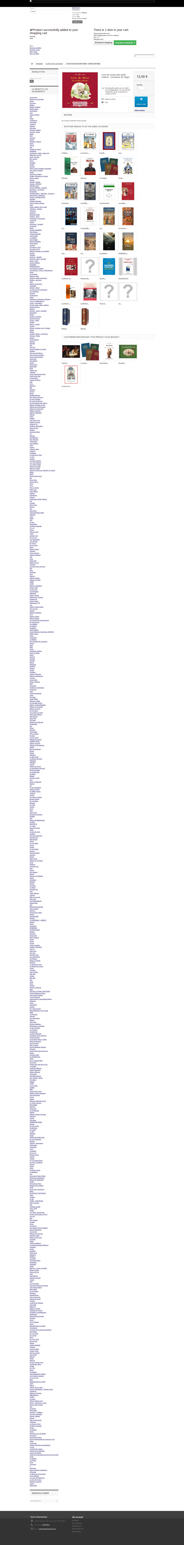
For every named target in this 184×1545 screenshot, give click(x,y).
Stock (31, 862)
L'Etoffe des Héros (35, 1364)
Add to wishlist (140, 110)
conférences (33, 120)
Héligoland (33, 593)
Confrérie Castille (35, 1207)
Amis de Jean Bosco (36, 353)
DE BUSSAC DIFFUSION (38, 1193)
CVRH (32, 584)
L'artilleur (32, 834)
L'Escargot (33, 1062)
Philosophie (33, 1410)
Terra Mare (33, 686)
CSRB (32, 1084)
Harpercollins (34, 903)
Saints (32, 297)
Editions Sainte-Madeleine (38, 705)
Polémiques (33, 495)
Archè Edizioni (34, 340)
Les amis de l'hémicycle (37, 1478)
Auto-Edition (33, 361)
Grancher (32, 934)
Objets (32, 134)
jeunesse (32, 138)
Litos (31, 891)
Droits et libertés (35, 682)
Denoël (32, 753)
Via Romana (33, 1014)
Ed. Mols (32, 805)
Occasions (33, 226)
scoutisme (33, 220)
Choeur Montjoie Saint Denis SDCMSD (42, 632)
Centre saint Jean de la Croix (39, 1064)
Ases (31, 574)
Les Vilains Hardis (35, 464)
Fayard (32, 847)
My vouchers (76, 1531)
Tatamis (32, 668)
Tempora (32, 1347)
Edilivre (32, 1385)
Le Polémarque (34, 1110)
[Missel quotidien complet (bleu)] (71, 316)
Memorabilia (33, 1105)
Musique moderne (35, 130)
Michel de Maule (35, 770)
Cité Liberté (33, 1355)
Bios (31, 1218)
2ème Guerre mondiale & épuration (40, 168)
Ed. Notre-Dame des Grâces (38, 403)
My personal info (77, 1529)
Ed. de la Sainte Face (36, 1362)
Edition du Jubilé (35, 701)
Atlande (32, 985)
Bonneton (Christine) (36, 814)
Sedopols (32, 514)
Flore (31, 1274)
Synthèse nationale (36, 526)
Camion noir (33, 370)
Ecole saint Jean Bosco (37, 1189)
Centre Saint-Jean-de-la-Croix (39, 1051)
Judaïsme (33, 211)
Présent (32, 497)
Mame (32, 655)
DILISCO (32, 962)
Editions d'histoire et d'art (37, 405)
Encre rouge (33, 1341)
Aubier (32, 1166)
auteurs (32, 338)
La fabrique (33, 639)
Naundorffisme (34, 1295)
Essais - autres (34, 320)
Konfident (33, 672)
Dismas (32, 391)
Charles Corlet (34, 1351)
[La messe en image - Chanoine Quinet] (71, 374)
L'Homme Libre (34, 449)
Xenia (31, 636)
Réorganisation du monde (37, 1326)
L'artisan (32, 895)
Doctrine (32, 293)
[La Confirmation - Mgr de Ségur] (109, 216)
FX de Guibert (34, 849)
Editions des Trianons (36, 597)
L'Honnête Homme (35, 1076)
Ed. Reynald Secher (36, 703)
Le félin (32, 1132)
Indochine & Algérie (36, 174)
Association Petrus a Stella (38, 1039)
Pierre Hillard (34, 491)
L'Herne (32, 1159)
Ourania (32, 1007)
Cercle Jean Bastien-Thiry (38, 374)
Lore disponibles (35, 539)
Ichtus (32, 1324)
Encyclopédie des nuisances (38, 641)
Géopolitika (33, 1262)
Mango (32, 663)
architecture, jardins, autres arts (39, 153)
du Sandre (33, 1130)
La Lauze (32, 1399)
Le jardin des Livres (36, 964)
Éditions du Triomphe (36, 707)
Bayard (32, 874)
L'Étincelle (33, 1472)
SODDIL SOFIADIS (36, 947)
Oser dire (32, 953)
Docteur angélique (35, 1024)
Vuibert (32, 976)
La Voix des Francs (36, 1480)
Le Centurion (33, 1030)
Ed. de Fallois (34, 843)
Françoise (33, 1468)
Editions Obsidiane (35, 613)
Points (32, 649)
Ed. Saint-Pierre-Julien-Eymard (39, 620)
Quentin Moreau (35, 1037)
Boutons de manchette (37, 99)
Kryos (31, 809)
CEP (31, 1282)
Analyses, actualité (36, 257)
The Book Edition (35, 1260)
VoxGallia (33, 1239)
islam (31, 205)
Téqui (31, 695)
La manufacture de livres (37, 768)
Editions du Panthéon (36, 876)
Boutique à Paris (35, 50)
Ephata (32, 914)
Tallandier (33, 762)
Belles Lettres (34, 634)
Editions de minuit (35, 766)
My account (77, 1517)
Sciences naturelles (36, 1414)
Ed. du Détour (34, 801)
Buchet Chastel (34, 799)
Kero (31, 868)
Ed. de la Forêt (34, 1339)
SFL (31, 345)
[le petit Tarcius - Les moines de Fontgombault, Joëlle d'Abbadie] (109, 140)
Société (32, 326)
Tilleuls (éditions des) (36, 1401)
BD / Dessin (33, 159)
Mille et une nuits (35, 897)
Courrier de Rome (35, 380)
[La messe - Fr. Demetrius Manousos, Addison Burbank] (90, 140)
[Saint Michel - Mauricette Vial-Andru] (109, 351)
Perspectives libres (36, 1437)
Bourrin (32, 751)
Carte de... (65, 363)
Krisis (31, 559)
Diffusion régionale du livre (38, 1101)
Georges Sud (34, 536)
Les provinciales (35, 1018)
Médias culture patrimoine (38, 1093)
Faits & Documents (36, 1420)
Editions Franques (35, 411)
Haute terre (33, 561)
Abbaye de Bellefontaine (37, 820)
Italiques (32, 436)
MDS (31, 647)
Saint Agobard (34, 630)
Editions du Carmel (35, 739)
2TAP (31, 1383)
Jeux (31, 113)
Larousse (32, 855)
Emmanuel (33, 689)
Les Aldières (33, 624)
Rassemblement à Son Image (39, 1010)
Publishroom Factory (36, 1310)
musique (32, 245)
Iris (31, 434)
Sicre (31, 516)
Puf (31, 501)
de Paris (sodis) (34, 778)
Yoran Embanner (35, 997)
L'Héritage (33, 1422)
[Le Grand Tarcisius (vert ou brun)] (109, 166)
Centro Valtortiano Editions (38, 1047)
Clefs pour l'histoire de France (39, 1285)
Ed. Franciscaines (35, 1009)
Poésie (32, 315)
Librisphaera (33, 1328)
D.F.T (31, 614)
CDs (31, 116)
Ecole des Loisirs (35, 1170)
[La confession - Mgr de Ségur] (90, 241)
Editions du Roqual (35, 1393)
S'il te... (121, 178)
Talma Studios (34, 909)
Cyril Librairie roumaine (37, 1376)
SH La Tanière (34, 734)
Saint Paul (33, 718)
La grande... (104, 253)
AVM (31, 684)
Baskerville (33, 366)
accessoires (33, 97)
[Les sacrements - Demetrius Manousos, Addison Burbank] (128, 140)
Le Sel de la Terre (35, 1424)
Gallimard (33, 755)
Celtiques (32, 372)
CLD (31, 780)
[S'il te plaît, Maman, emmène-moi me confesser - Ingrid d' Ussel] (128, 166)
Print (106, 102)
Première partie (34, 1055)
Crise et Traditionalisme (37, 301)
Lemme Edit (33, 680)
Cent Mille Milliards (35, 901)
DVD (31, 136)
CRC (31, 382)
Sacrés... (103, 278)
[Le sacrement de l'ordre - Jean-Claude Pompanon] (71, 216)
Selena (32, 643)
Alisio (31, 984)
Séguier (32, 1124)
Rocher (32, 857)
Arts (31, 147)
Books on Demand (35, 782)
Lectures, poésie (35, 132)
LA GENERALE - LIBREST (38, 920)
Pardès (32, 1182)
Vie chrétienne (34, 291)
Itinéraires (33, 572)
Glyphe (32, 670)
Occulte (32, 253)
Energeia (32, 551)
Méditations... (123, 253)
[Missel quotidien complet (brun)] (90, 316)
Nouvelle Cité (34, 889)
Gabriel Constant (35, 422)
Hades (32, 830)
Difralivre (32, 389)
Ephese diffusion (35, 1072)
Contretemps (34, 1032)
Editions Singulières (36, 586)
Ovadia (32, 1366)
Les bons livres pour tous (37, 566)
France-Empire (34, 1043)
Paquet (32, 884)
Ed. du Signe (34, 545)
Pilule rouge (33, 1253)
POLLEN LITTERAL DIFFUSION (40, 991)
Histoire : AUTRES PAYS (37, 197)
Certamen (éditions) (36, 1068)
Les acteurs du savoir (36, 712)
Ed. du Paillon (34, 1291)
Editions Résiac (34, 618)
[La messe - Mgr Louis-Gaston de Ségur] (71, 291)
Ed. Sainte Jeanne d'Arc (37, 1212)
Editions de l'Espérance (37, 745)
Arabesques (33, 1314)
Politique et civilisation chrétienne (40, 299)
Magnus (32, 784)
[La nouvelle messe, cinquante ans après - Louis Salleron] (90, 216)
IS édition (33, 887)
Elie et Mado (33, 1220)
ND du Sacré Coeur (36, 476)
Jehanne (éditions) (35, 1243)
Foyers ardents (34, 1349)
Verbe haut (33, 1109)
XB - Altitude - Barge (36, 1078)
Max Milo (32, 974)
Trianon (32, 1280)
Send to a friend (110, 99)
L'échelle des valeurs (36, 1449)
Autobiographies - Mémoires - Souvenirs (42, 193)
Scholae (32, 1197)
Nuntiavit (32, 730)
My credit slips (77, 1523)
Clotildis (32, 1087)
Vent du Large (34, 532)
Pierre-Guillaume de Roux (37, 993)
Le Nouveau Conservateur (38, 1474)
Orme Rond (33, 480)
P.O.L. (32, 486)
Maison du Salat (35, 468)
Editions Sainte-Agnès (36, 607)
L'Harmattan (33, 441)
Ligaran (32, 795)
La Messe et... (67, 278)
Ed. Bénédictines (35, 1057)
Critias (32, 1266)
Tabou (31, 1441)
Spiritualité (39, 64)
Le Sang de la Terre (36, 455)
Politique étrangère (35, 201)
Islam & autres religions (37, 203)
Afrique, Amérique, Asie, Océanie (40, 328)
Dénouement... (124, 278)
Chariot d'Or (33, 936)
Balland (32, 776)
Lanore (32, 968)
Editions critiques (35, 1308)
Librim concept (34, 595)
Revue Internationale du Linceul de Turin (42, 1439)
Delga (31, 1370)
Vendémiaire (33, 1128)
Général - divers (35, 216)
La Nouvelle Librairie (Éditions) (39, 1245)
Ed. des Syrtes (34, 1126)
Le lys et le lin (34, 1378)
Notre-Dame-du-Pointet (37, 1316)
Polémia (32, 493)
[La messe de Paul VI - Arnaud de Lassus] (109, 191)
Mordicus (32, 864)
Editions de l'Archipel (36, 861)
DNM (31, 1089)
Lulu (31, 1174)
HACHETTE (33, 824)
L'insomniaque (34, 591)
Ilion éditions (33, 872)
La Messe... (85, 303)
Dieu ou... (84, 178)
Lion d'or (32, 1216)
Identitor (32, 430)
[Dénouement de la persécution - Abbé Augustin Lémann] (128, 266)
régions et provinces (36, 284)
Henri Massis (34, 232)
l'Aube (31, 1135)
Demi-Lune (33, 951)
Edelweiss (33, 1255)
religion (32, 140)
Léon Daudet (33, 240)
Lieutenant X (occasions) (37, 218)
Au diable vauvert (35, 791)
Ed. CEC (32, 1368)
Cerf (31, 818)
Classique (33, 128)
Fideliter (32, 418)
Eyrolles (32, 822)
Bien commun (34, 1045)
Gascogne (33, 1120)
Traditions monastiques (37, 687)
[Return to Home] (32, 63)
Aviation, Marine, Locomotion (39, 334)
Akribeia (32, 351)
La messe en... (66, 386)
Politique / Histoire (35, 141)
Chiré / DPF (33, 1209)
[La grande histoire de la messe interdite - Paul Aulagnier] (109, 241)
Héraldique (33, 151)
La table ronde (34, 757)
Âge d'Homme (34, 439)
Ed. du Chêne (34, 1333)
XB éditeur (33, 1080)
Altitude (32, 1082)
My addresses (76, 1526)
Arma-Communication (36, 357)
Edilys (32, 1191)
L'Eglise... (65, 153)
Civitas (32, 1097)
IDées (31, 547)
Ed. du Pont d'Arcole (36, 401)
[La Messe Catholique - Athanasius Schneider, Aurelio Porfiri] (90, 291)
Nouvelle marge (34, 1235)
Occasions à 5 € (35, 249)
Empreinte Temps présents (38, 1035)
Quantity (139, 85)
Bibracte (32, 1360)
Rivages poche (34, 1155)
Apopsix (32, 611)
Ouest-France (34, 482)
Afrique (32, 332)
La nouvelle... (85, 228)
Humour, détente (35, 1416)
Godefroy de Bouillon (36, 426)
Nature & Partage (35, 960)
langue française (35, 318)
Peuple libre (33, 724)
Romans (32, 309)
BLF (31, 568)
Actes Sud (33, 1153)
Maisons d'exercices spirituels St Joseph (42, 470)
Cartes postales (34, 115)
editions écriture (35, 578)
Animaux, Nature (35, 336)
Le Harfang (33, 1458)
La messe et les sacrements (54, 64)
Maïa (31, 1380)
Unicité (32, 1118)
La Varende (33, 238)
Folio (31, 811)
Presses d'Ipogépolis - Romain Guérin (41, 1389)
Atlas (31, 570)
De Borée (32, 774)
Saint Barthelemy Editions (38, 1374)
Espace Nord (34, 588)
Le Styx (32, 457)
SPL (31, 520)
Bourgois (32, 803)
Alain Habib (33, 1289)
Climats (32, 1157)
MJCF (31, 474)
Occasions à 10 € (35, 247)
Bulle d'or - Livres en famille (38, 1268)
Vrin (31, 605)
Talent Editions (34, 893)
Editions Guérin (34, 616)
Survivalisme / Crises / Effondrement (41, 270)
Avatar (32, 363)
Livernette (33, 1258)
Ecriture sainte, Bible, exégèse (39, 305)
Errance (32, 1164)
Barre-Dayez (33, 365)
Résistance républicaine (37, 1178)
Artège (32, 841)
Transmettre (33, 732)
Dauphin (32, 1141)
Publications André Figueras (38, 499)
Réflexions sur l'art (35, 155)
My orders (75, 1520)
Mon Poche (33, 812)
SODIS (32, 747)
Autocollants (33, 111)
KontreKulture (34, 438)
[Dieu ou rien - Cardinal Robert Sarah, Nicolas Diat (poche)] (90, 166)
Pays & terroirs (34, 488)
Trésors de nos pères (36, 1387)
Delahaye (32, 1257)
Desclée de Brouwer (36, 836)
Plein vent (33, 899)
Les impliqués (34, 443)
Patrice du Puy (34, 1272)
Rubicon (32, 576)
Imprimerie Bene (35, 432)
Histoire (32, 180)
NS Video (33, 697)
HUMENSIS (33, 928)
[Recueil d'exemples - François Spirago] (71, 166)
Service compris (35, 1353)
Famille (32, 165)
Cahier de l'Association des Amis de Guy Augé (44, 1455)
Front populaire (34, 1476)
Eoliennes (33, 1001)
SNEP (32, 518)
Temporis (32, 793)
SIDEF (32, 582)
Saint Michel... (104, 363)
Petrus (32, 728)
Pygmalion (33, 1151)
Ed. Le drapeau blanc (36, 1060)
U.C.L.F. (32, 528)
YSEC (32, 534)
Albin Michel (33, 839)
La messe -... (85, 153)
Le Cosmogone (34, 1283)
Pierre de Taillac (35, 653)
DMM (31, 1012)
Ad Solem (33, 886)
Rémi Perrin (33, 505)
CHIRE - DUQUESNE (36, 1201)
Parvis (32, 1320)
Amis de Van (34, 609)
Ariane (32, 939)
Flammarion (33, 1145)
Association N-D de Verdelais (39, 1228)
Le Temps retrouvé (35, 1103)
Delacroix (32, 386)
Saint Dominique (35, 1095)
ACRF (31, 1187)
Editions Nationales (36, 413)
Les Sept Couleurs (35, 461)
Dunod (32, 878)
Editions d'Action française (38, 1114)
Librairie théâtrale (35, 1345)
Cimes (32, 1224)
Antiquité (32, 199)
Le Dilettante (33, 1172)
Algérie (32, 330)
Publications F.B (35, 603)
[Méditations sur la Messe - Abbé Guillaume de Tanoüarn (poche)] (128, 241)
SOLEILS (33, 1116)
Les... (120, 153)
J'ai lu (31, 1149)
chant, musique (34, 157)
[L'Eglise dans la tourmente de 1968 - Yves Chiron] (71, 140)
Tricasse (32, 1301)
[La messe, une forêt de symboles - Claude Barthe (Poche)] (128, 216)
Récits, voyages (35, 324)
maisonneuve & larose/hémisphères (41, 999)
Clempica (32, 564)
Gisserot (32, 678)
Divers (32, 118)
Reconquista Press (35, 1184)
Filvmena (32, 1049)
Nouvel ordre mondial (36, 1405)
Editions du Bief (35, 789)
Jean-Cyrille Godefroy (36, 995)
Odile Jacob (33, 859)
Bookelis (32, 882)
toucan (32, 845)
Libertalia (32, 1134)
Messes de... (85, 278)
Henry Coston (34, 428)
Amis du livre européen (37, 355)
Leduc (31, 982)
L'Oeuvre (32, 451)
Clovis (32, 1003)
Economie (33, 1408)
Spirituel (32, 126)
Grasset (32, 851)
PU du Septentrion (35, 787)
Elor (31, 1205)
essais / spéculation (36, 303)
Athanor (32, 922)
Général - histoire (35, 182)
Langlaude (33, 453)
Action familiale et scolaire (38, 349)
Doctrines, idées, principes (38, 259)
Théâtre (32, 322)
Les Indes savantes (36, 797)
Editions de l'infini (35, 580)
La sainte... (84, 203)
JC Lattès (33, 826)
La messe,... (123, 228)
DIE (31, 388)
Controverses (34, 295)
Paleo (31, 1195)
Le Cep (32, 1447)
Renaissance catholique (37, 1026)
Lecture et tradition (35, 1453)
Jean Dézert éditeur (36, 1287)
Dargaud (32, 659)
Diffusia (32, 1020)
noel (31, 1407)
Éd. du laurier (34, 711)
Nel (31, 478)
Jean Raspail (34, 236)
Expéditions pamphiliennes (38, 1312)
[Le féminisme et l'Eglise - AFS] (128, 291)
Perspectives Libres (36, 912)
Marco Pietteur (34, 937)
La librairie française (36, 759)
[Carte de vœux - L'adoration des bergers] (71, 351)
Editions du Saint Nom (37, 409)
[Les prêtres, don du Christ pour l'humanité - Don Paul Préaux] (71, 241)
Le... (63, 228)
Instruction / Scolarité (36, 224)
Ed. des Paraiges (35, 399)
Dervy (31, 1337)
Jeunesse (33, 124)
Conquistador (34, 378)
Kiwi (31, 980)
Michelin (32, 661)
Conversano (33, 1232)
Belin (31, 989)
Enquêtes (33, 163)
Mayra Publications (36, 1230)
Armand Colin (34, 837)
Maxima (32, 918)
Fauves (32, 447)
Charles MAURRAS (36, 230)
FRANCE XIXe (34, 186)
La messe (65, 203)
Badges (32, 105)
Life (31, 726)
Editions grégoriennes (36, 676)
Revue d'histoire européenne (38, 1470)
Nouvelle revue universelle (38, 1433)
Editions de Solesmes (36, 722)
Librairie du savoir (35, 1299)
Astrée (32, 1249)
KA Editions (33, 959)
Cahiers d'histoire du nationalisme (40, 1445)
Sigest (32, 924)
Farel (31, 691)
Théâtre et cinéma (35, 149)
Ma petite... (122, 363)
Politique (32, 255)
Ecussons (33, 103)
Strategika (33, 1264)
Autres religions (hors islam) (38, 207)
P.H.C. (32, 484)
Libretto (32, 807)
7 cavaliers (33, 1066)
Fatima (32, 145)
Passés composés (35, 987)
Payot (31, 1168)
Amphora (32, 1318)
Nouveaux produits (35, 48)
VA (31, 786)
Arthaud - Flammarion (36, 1143)
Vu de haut (33, 1443)
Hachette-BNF (34, 916)
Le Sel (32, 1199)
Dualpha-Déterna (35, 395)
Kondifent (33, 1251)
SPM (31, 445)
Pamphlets (33, 265)
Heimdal (32, 343)
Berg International (35, 749)
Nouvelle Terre (34, 955)
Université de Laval (36, 1091)
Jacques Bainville (35, 234)
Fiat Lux (32, 949)
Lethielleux (33, 880)
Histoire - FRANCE (35, 184)
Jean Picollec (34, 972)
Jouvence (33, 970)
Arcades (32, 1222)
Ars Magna (33, 626)
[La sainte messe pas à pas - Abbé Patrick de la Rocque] (90, 191)
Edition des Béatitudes (37, 1180)
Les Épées (33, 1460)
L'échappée (33, 638)
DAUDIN (32, 666)
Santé (31, 272)
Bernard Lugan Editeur (36, 1185)
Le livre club (33, 589)
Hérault (32, 1343)
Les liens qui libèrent (36, 1162)
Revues (32, 507)
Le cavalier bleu (34, 772)
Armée (32, 172)
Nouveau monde (35, 828)
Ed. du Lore (33, 538)
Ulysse (32, 530)
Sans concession (35, 1297)
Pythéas (32, 503)
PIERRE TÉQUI (35, 741)
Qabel (31, 1059)
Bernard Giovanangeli (36, 907)
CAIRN (32, 1397)
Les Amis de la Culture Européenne (40, 1330)
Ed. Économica (34, 622)
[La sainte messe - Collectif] (128, 191)
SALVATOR (33, 1005)
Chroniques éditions (36, 651)
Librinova (32, 911)
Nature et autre (34, 276)
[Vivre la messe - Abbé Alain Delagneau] (109, 291)
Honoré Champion (35, 555)
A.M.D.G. (33, 347)
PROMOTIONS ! (35, 266)
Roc (31, 509)
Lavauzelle (33, 926)
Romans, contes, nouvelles (38, 311)
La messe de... (105, 203)
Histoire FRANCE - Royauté (38, 188)
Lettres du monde (35, 466)
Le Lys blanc (34, 1085)
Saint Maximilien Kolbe (37, 513)
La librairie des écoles (36, 966)
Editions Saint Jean (36, 1237)
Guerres (32, 166)
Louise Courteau (35, 945)
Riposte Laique (34, 549)
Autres (32, 101)
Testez (32, 941)
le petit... (102, 153)
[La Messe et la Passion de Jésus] (71, 266)
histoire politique (35, 263)
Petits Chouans (34, 1203)
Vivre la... (103, 303)
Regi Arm (32, 1107)
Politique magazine (35, 1482)
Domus (32, 1053)
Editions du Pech (35, 709)
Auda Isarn (33, 359)
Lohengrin (33, 1247)
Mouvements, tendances (37, 195)
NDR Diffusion (34, 1395)
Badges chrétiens (35, 107)
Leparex (32, 459)
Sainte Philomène (35, 1070)
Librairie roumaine (35, 1278)
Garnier (32, 764)
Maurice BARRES (35, 241)
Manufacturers (40, 1493)
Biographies (33, 191)
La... (101, 228)
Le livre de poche (35, 832)
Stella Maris (33, 524)
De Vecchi (33, 543)
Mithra (32, 472)
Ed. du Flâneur (34, 1322)
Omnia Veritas (34, 601)
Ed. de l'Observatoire (36, 1160)
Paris (31, 282)
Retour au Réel (34, 1270)
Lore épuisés (34, 541)
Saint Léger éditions (36, 714)
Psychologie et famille (36, 268)
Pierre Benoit (34, 243)
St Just (32, 522)
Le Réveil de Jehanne (36, 1303)
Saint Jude (33, 1022)
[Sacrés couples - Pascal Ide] (109, 266)
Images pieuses (35, 307)
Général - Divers (35, 288)
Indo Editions (34, 1276)
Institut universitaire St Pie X (38, 1214)
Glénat (32, 870)
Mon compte (33, 52)
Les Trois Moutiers (35, 463)
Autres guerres (34, 178)
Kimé (31, 645)
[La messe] (71, 191)
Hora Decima (34, 716)
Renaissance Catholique (37, 1451)
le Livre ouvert (34, 737)
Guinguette (33, 122)
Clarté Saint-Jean (35, 376)
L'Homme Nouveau (35, 693)
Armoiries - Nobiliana (36, 1412)
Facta (31, 416)
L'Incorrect (33, 1464)
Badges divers (34, 109)
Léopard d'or (33, 599)
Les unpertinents (35, 957)
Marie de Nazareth (35, 1041)
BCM (31, 368)
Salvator (32, 1016)
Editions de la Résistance (37, 407)
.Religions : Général (36, 209)
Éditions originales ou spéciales (39, 251)
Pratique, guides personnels (38, 278)
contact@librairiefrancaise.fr (47, 1529)
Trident (32, 1210)
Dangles (32, 932)
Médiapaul (33, 761)
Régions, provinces (36, 280)
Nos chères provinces (36, 397)
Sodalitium (33, 628)
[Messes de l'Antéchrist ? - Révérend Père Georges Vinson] (90, 266)
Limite (31, 1457)
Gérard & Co (33, 424)
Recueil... (65, 178)
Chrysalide (33, 1305)
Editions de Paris (35, 743)
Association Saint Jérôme (38, 1176)
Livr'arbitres (33, 1372)
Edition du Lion (34, 563)
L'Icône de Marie (35, 1028)
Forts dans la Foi (35, 420)
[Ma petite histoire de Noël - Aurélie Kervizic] (128, 351)
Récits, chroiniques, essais (38, 1403)
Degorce (32, 341)
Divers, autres (34, 261)
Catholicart (33, 1391)
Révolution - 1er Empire (37, 190)
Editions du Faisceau (36, 1234)
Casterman (33, 1147)
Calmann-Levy (34, 866)
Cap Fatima (33, 1332)
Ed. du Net (33, 1335)
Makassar (33, 1307)
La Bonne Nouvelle (35, 1034)
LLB (31, 557)
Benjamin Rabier (35, 215)
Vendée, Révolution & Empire (39, 176)
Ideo (31, 905)
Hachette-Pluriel (35, 853)
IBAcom (32, 1357)
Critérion (32, 657)
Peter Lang (33, 489)
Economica (33, 1226)
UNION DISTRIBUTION (37, 1137)
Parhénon (33, 1293)
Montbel (32, 816)
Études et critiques (35, 316)
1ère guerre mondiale (36, 170)
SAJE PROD (34, 699)
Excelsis (32, 736)
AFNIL (32, 1358)
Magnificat (33, 664)
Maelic (32, 1241)
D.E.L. (32, 384)
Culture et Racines (35, 674)
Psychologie (33, 274)
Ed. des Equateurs (35, 1139)
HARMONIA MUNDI (36, 1122)
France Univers (34, 553)
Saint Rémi (33, 511)
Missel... (65, 329)
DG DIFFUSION (35, 930)
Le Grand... (103, 178)
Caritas (32, 1099)
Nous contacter (34, 53)
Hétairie (32, 1112)
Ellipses (32, 414)
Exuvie (32, 943)
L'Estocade (33, 1074)
